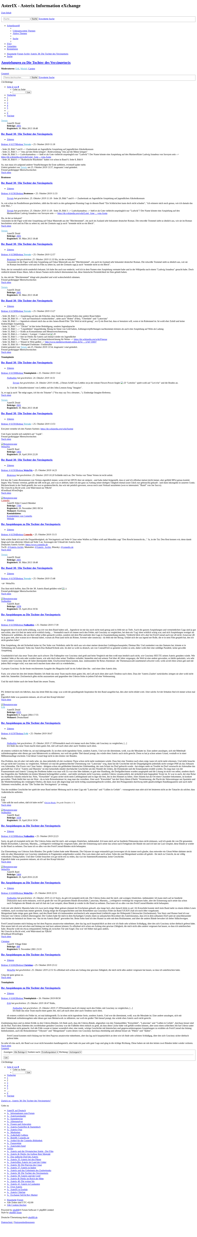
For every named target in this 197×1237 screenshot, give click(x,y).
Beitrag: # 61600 (12, 893)
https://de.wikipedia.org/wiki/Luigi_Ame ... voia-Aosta (26, 157)
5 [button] (7, 108)
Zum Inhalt (6, 12)
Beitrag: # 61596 (12, 625)
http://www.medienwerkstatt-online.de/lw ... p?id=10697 (71, 342)
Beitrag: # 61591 (12, 424)
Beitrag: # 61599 (12, 836)
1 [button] (7, 97)
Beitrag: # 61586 (12, 254)
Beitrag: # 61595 (12, 578)
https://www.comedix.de (37, 544)
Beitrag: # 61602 (12, 965)
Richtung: (64, 1052)
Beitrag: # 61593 (12, 470)
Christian (5, 941)
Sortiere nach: (34, 1052)
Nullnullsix (12, 378)
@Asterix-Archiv (15, 547)
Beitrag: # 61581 (12, 193)
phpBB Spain (15, 1212)
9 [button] (7, 113)
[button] (13, 87)
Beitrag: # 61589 (12, 311)
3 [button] (7, 103)
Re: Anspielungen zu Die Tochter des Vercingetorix (31, 524)
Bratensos (11, 259)
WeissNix (5, 446)
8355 (18, 712)
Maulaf (23, 68)
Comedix (5, 500)
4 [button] (7, 105)
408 (18, 946)
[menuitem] (24, 31)
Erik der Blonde (50, 803)
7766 (18, 505)
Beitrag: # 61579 (12, 144)
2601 (18, 126)
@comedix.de (67, 547)
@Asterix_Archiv (43, 547)
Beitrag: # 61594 (12, 534)
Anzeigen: (8, 1052)
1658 (18, 606)
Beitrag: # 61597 (12, 733)
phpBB (16, 1210)
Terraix (4, 120)
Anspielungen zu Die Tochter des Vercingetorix (36, 62)
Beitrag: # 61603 (12, 998)
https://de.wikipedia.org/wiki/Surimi (57, 429)
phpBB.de (32, 1217)
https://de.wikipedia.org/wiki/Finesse (90, 339)
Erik (17, 68)
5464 (18, 452)
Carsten (31, 68)
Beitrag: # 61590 (12, 373)
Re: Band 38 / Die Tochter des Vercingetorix (27, 133)
